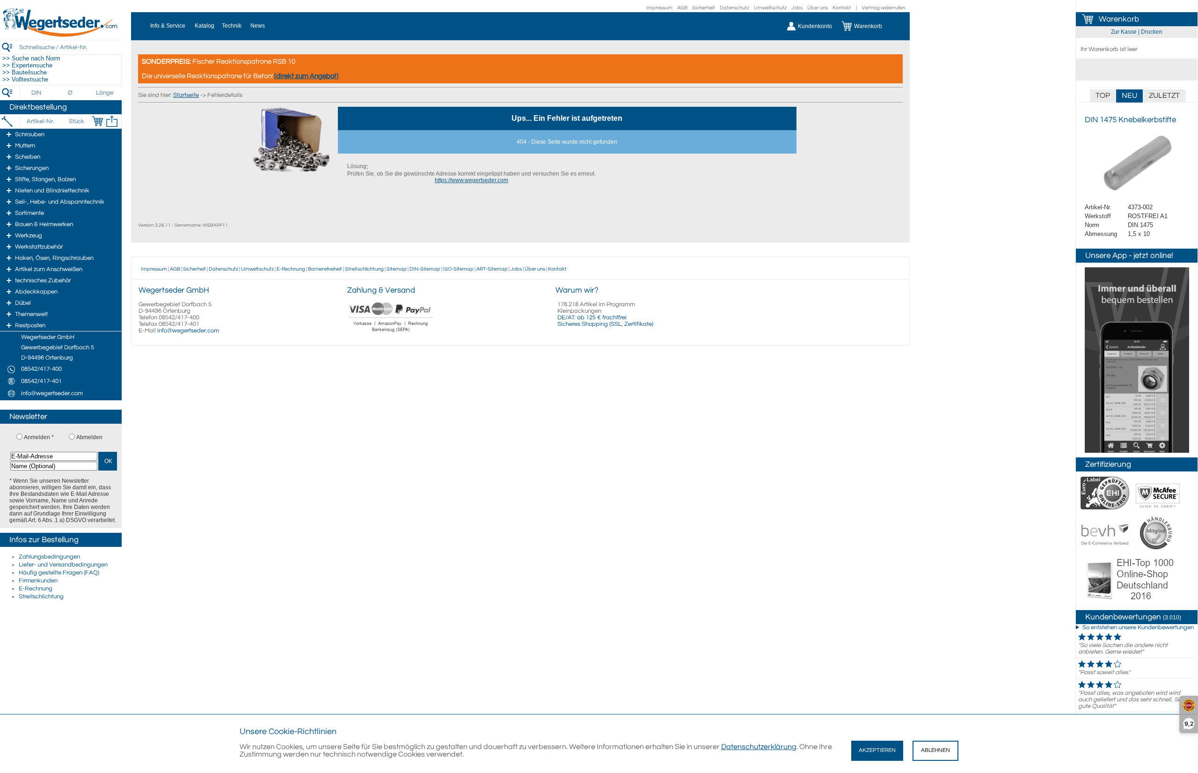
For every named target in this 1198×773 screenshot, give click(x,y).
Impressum (659, 7)
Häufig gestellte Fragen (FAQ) (59, 572)
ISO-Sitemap (458, 269)
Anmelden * (39, 437)
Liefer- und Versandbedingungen (63, 564)
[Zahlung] (391, 333)
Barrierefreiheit (325, 269)
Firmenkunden (38, 580)
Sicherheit (703, 7)
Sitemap (397, 269)
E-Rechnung (35, 588)
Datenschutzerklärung (758, 747)
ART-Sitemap (492, 269)
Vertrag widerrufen (883, 7)
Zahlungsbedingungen (49, 556)
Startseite (186, 95)
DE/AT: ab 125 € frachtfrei (592, 317)
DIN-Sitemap (424, 269)
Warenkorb (1119, 19)
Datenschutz (734, 7)
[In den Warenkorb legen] (97, 121)
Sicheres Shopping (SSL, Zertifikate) (605, 324)
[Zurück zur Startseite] (61, 35)
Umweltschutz (770, 7)
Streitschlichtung (41, 596)
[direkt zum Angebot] (306, 76)
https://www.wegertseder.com (471, 180)
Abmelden (89, 437)
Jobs (797, 7)
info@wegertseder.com (188, 330)
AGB (682, 7)
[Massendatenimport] (111, 121)
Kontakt (842, 7)
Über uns (817, 7)
